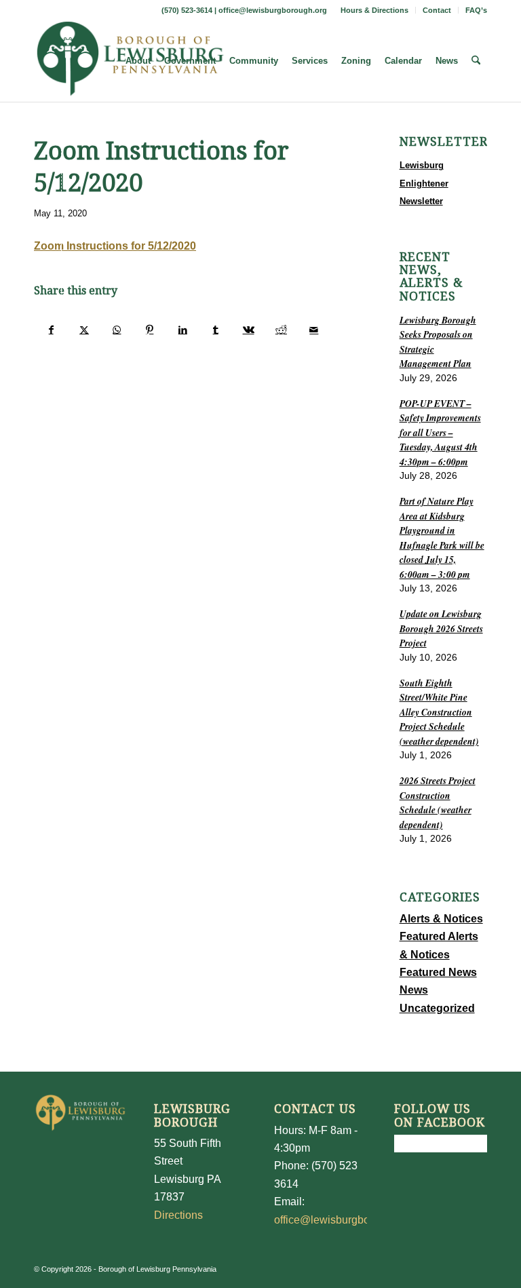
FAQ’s (476, 10)
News (414, 990)
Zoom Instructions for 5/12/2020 (115, 246)
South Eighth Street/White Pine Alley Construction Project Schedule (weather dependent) (439, 711)
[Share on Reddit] (281, 330)
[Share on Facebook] (51, 330)
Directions (178, 1215)
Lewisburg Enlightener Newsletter (424, 183)
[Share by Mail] (314, 330)
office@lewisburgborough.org (272, 10)
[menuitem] (375, 10)
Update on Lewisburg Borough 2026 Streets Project (441, 628)
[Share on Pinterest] (150, 330)
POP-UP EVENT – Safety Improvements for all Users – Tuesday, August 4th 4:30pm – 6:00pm (440, 432)
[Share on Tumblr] (215, 330)
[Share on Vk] (248, 330)
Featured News (438, 972)
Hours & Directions (374, 10)
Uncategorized (437, 1008)
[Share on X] (84, 330)
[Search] (476, 61)
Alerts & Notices (441, 918)
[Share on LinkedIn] (183, 330)
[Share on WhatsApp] (117, 330)
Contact (437, 10)
